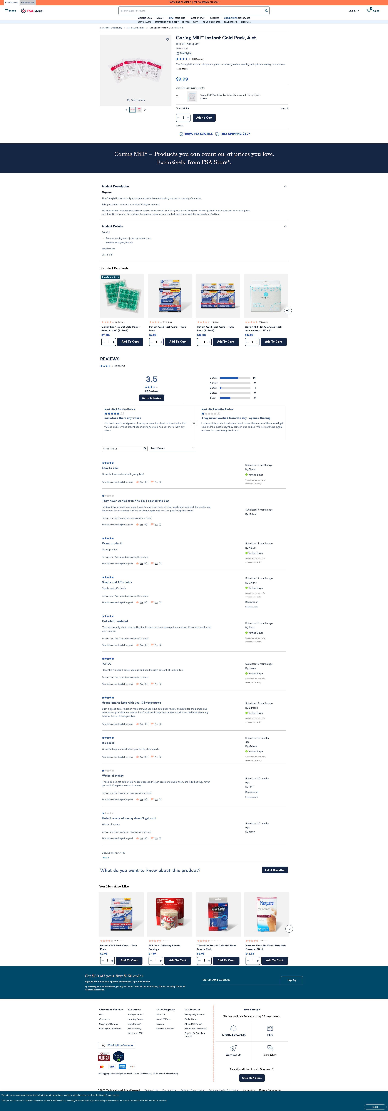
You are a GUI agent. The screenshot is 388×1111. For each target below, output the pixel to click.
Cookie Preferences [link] (270, 1090)
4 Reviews (215, 322)
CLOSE (375, 1107)
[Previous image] (126, 109)
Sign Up (292, 980)
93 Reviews (215, 941)
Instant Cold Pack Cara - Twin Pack (167, 329)
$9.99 (182, 79)
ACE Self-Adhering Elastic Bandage (164, 947)
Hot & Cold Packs (135, 28)
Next (106, 857)
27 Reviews (263, 322)
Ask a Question (275, 870)
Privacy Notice (112, 1095)
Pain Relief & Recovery (111, 28)
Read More (182, 69)
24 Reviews (167, 322)
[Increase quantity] (188, 118)
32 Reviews (119, 322)
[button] (122, 296)
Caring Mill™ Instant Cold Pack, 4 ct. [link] (166, 28)
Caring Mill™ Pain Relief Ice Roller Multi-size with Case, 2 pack (230, 95)
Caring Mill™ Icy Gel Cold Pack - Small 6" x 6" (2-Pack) (120, 329)
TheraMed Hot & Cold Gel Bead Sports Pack (216, 947)
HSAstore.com (27, 2)
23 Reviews (197, 59)
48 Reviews (264, 941)
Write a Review (152, 398)
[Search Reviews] (145, 448)
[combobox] (194, 11)
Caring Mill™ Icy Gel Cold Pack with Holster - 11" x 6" (263, 329)
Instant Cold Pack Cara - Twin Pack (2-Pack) (215, 329)
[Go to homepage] (32, 10)
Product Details (112, 226)
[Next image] (145, 109)
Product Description (115, 186)
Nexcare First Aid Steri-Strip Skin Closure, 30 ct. (266, 947)
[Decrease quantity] (178, 118)
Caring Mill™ (193, 44)
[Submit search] (266, 10)
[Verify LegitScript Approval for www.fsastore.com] (118, 1057)
